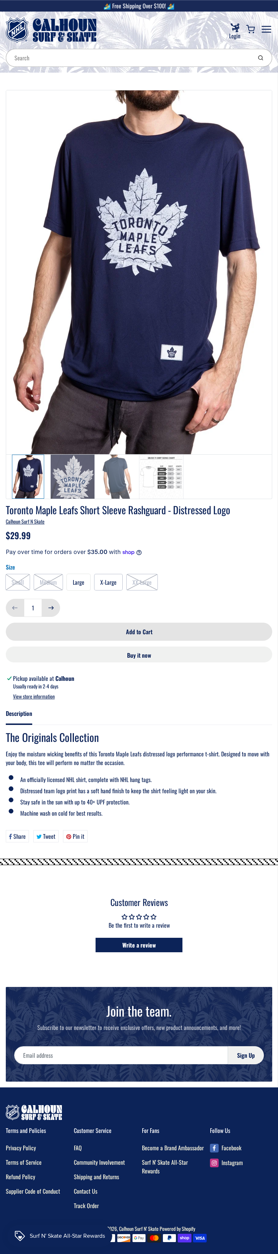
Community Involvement (99, 1162)
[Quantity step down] (15, 608)
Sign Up (246, 1055)
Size (10, 567)
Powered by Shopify (177, 1228)
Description (19, 713)
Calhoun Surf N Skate (25, 521)
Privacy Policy (21, 1147)
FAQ (78, 1147)
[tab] (23, 715)
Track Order (86, 1205)
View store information (34, 696)
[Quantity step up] (51, 608)
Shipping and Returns (96, 1176)
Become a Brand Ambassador (173, 1147)
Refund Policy (20, 1176)
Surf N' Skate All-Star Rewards (165, 1166)
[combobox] (128, 58)
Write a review (139, 945)
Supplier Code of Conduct (33, 1191)
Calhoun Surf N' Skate (139, 1228)
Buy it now (139, 655)
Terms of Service (24, 1162)
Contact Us (85, 1191)
